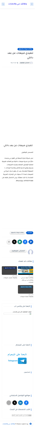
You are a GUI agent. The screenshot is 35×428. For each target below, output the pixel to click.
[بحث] (3, 4)
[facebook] (26, 402)
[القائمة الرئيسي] (32, 4)
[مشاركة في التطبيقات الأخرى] (9, 242)
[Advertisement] (17, 29)
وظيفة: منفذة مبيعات (26, 296)
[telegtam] (9, 402)
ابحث (30, 415)
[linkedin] (20, 402)
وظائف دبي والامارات (17, 4)
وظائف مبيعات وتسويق (25, 49)
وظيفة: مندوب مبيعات (10, 278)
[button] (25, 242)
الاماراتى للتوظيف (24, 62)
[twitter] (14, 402)
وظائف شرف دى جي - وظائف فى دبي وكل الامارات (26, 280)
